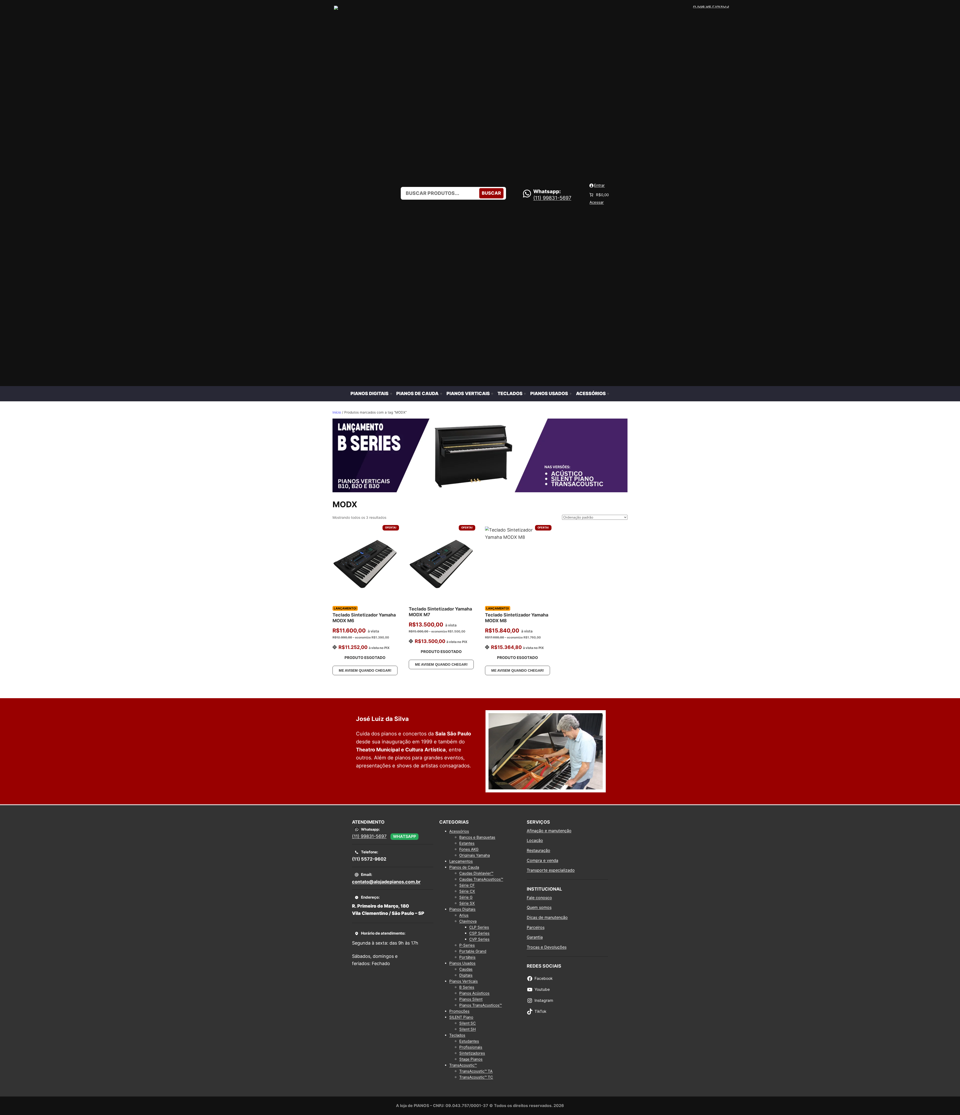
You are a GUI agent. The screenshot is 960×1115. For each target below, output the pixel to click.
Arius (463, 915)
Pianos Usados (462, 963)
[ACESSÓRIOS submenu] (608, 393)
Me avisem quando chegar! (365, 670)
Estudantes (469, 1041)
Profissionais (470, 1047)
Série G (465, 897)
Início (336, 412)
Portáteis (467, 957)
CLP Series (479, 927)
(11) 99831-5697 (552, 198)
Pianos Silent (470, 999)
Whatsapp (404, 836)
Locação (535, 840)
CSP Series (479, 933)
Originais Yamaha (474, 855)
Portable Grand (472, 951)
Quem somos (539, 907)
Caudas (465, 969)
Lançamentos (461, 861)
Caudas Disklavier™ (476, 873)
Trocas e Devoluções (546, 947)
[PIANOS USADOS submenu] (570, 393)
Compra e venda (542, 860)
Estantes (466, 843)
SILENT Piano (461, 1017)
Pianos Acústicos (474, 993)
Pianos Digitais (462, 909)
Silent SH (467, 1029)
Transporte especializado (551, 870)
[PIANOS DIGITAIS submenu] (391, 393)
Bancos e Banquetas (477, 837)
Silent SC (467, 1023)
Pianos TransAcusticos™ (480, 1005)
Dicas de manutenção (547, 917)
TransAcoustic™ (463, 1065)
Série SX (467, 903)
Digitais (465, 975)
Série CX (467, 891)
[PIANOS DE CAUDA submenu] (441, 393)
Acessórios (459, 831)
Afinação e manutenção (549, 830)
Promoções (459, 1011)
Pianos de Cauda (464, 867)
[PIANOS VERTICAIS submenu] (492, 393)
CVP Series (479, 939)
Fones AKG (468, 849)
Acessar (597, 202)
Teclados (457, 1035)
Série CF (467, 885)
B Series (466, 987)
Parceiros (535, 927)
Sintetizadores (472, 1053)
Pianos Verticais (463, 981)
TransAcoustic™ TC (476, 1077)
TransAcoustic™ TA (475, 1071)
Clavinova (467, 921)
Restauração (538, 850)
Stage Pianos (470, 1059)
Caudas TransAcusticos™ (481, 879)
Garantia (535, 937)
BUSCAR (491, 193)
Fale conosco (539, 897)
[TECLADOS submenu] (525, 393)
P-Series (467, 945)
